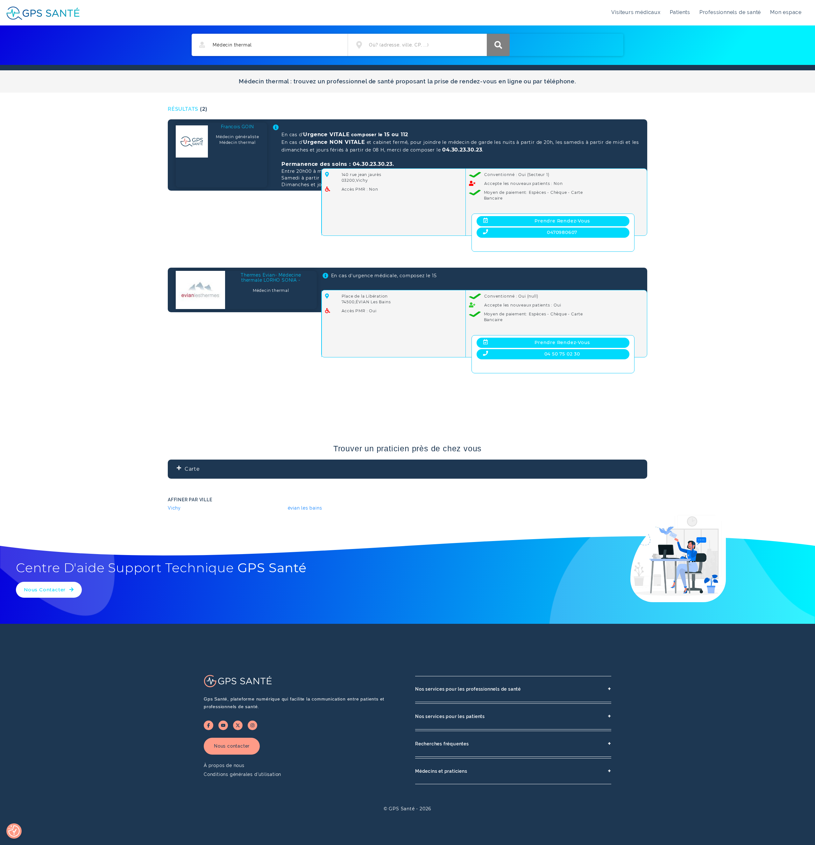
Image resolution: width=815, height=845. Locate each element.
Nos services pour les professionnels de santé (513, 689)
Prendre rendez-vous (562, 221)
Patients (680, 12)
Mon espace (786, 12)
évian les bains (305, 508)
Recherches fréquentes (513, 743)
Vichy (174, 508)
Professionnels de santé (730, 12)
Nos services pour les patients (513, 716)
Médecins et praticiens (513, 771)
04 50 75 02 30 (562, 354)
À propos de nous (224, 765)
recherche (498, 45)
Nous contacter (232, 746)
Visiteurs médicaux (635, 12)
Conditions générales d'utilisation (242, 774)
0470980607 (562, 232)
